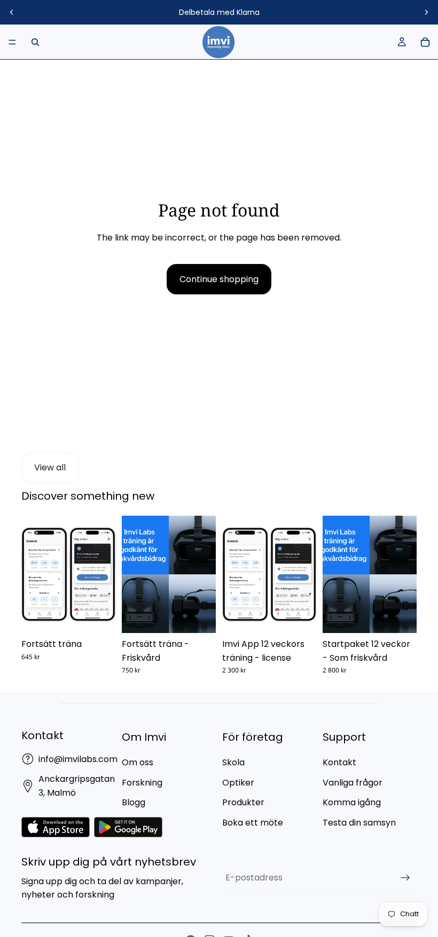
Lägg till (308, 617)
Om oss (137, 762)
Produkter (243, 802)
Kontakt (339, 762)
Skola (233, 762)
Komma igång (352, 802)
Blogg (133, 802)
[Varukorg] (425, 42)
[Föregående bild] (12, 12)
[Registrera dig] (405, 878)
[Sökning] (35, 42)
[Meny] (12, 42)
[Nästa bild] (426, 12)
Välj (107, 617)
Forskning (142, 782)
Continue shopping (219, 279)
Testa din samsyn (359, 822)
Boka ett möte (252, 822)
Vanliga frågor (352, 782)
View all (50, 467)
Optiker (238, 782)
